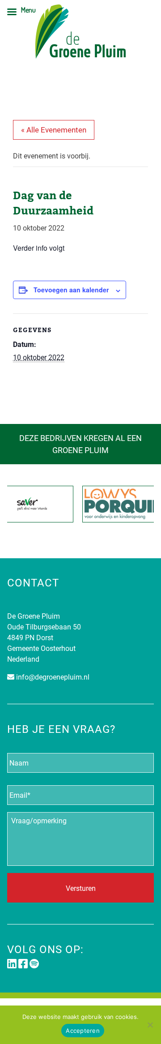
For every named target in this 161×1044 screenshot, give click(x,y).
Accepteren (83, 1030)
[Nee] (149, 1024)
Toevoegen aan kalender (71, 289)
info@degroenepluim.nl (52, 676)
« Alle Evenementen (53, 129)
